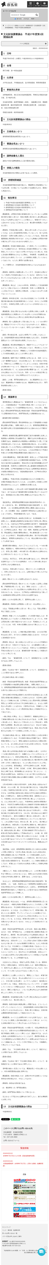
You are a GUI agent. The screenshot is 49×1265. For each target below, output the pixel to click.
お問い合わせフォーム (11, 1140)
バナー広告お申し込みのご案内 (11, 1236)
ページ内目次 (24, 43)
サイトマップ (6, 1227)
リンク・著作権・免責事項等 (11, 1230)
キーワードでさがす (9, 11)
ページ (26, 19)
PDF (32, 19)
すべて (19, 19)
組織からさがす (19, 25)
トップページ (9, 25)
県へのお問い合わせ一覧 (9, 1233)
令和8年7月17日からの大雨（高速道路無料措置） (19, 1156)
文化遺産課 (37, 25)
